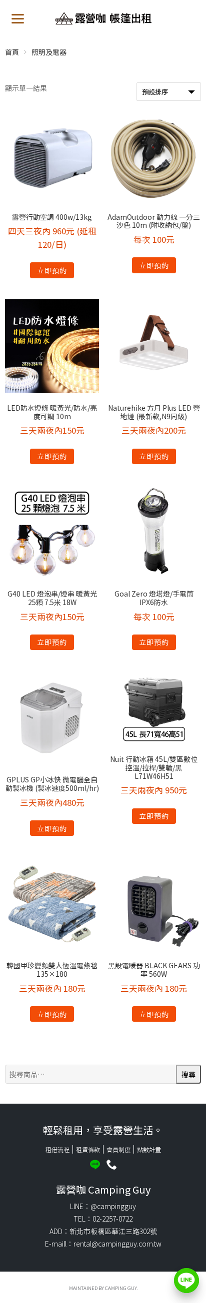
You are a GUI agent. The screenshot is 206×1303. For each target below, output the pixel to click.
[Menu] (18, 17)
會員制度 (118, 1149)
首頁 (12, 52)
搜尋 (189, 1075)
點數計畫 (149, 1149)
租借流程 (58, 1149)
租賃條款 (88, 1149)
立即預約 (52, 270)
